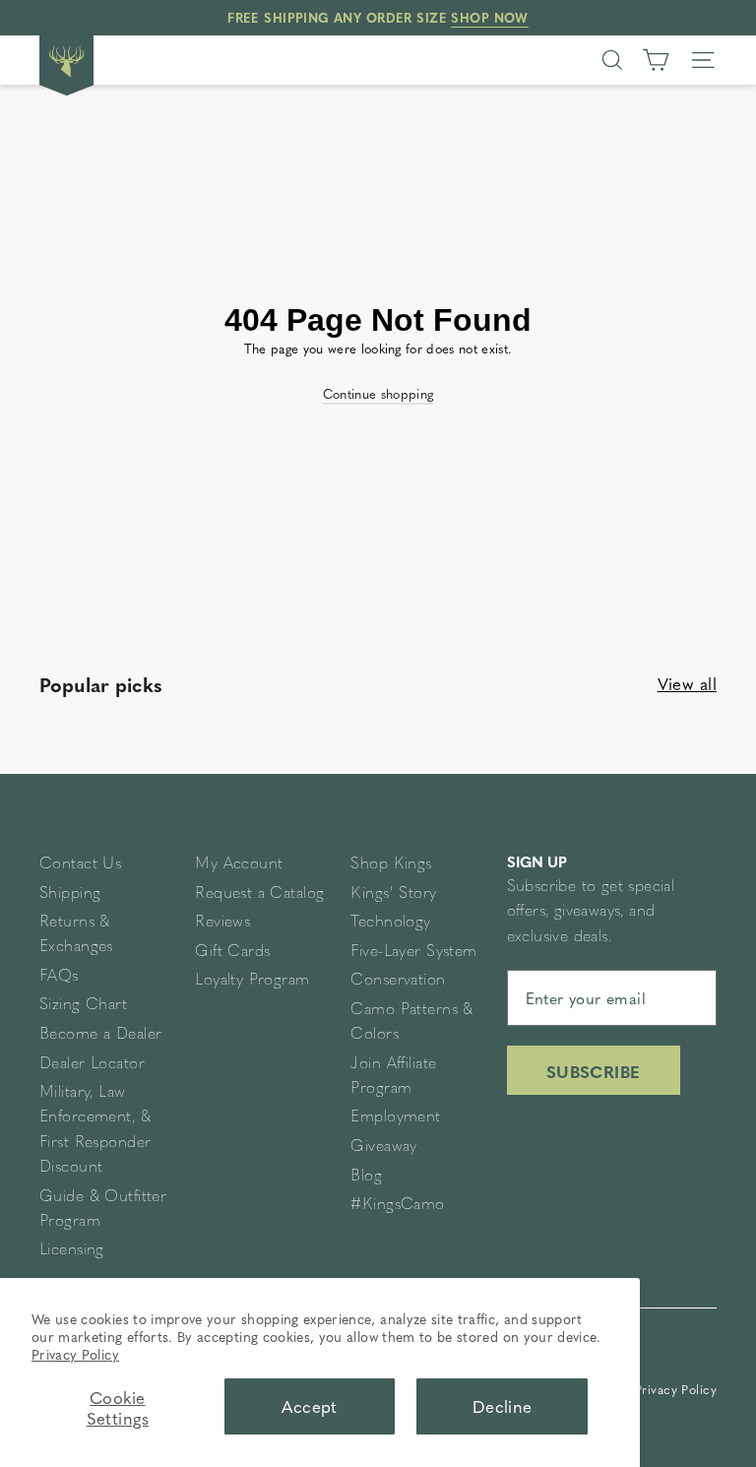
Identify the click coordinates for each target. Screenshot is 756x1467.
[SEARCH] (612, 60)
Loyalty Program (252, 981)
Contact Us (80, 864)
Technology (390, 922)
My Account (239, 864)
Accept (310, 1406)
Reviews (222, 922)
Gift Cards (232, 952)
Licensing (71, 1250)
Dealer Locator (92, 1064)
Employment (395, 1117)
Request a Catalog (259, 894)
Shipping (69, 894)
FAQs (59, 977)
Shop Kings (390, 864)
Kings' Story (393, 894)
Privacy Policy (75, 1354)
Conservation (397, 981)
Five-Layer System (413, 952)
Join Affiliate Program (393, 1076)
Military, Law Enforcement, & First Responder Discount (95, 1130)
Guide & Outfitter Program (102, 1209)
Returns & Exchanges (76, 935)
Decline (502, 1406)
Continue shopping (378, 394)
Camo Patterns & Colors (411, 1022)
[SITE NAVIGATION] (703, 60)
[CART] (655, 60)
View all (687, 683)
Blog (366, 1176)
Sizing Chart (83, 1005)
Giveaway (383, 1147)
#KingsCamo (397, 1205)
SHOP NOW (489, 17)
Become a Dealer (100, 1035)
